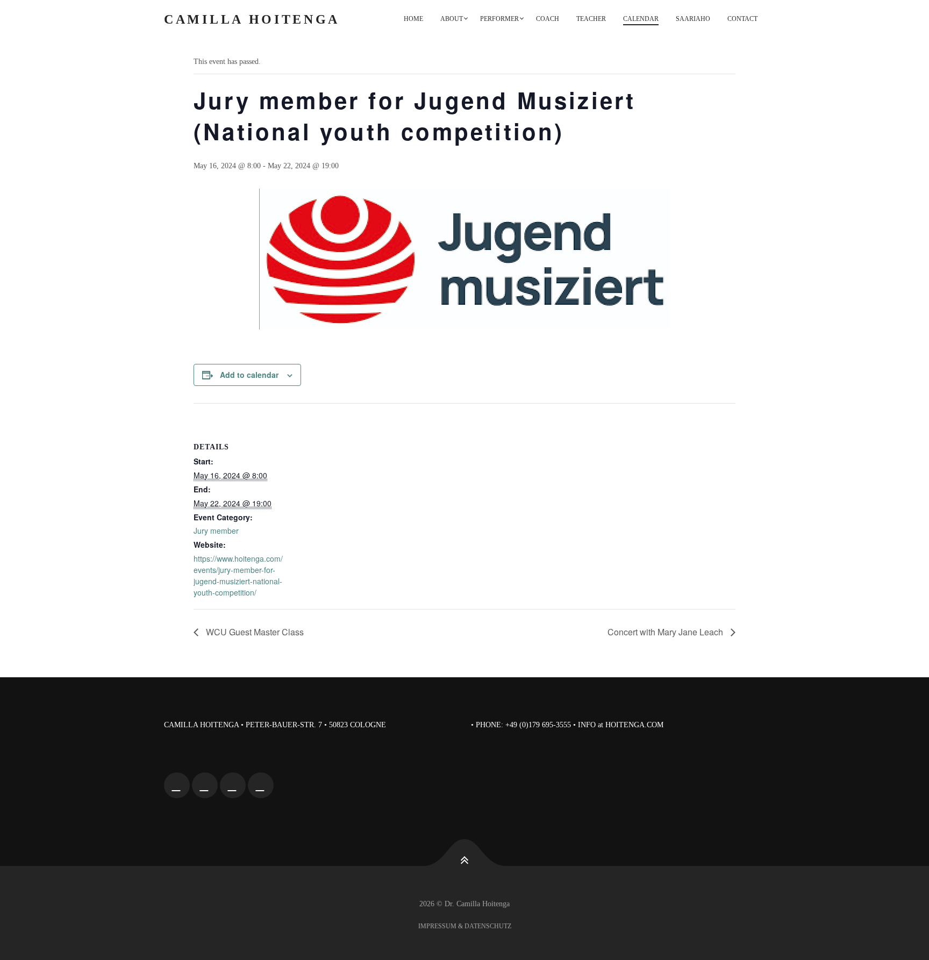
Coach (547, 19)
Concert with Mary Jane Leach (666, 632)
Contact (742, 19)
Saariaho (693, 19)
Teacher (591, 19)
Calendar (641, 19)
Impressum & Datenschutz (464, 926)
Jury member (216, 530)
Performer (499, 19)
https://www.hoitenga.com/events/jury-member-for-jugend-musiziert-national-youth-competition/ (238, 575)
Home (413, 19)
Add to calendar (249, 374)
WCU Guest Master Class (254, 632)
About (451, 19)
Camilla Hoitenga (252, 19)
